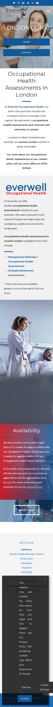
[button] (48, 11)
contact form (34, 487)
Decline (26, 687)
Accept (25, 698)
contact (16, 288)
